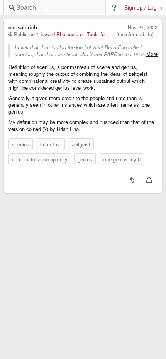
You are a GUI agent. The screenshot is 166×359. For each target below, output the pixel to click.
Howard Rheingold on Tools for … (75, 34)
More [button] (152, 53)
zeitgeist (80, 144)
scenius (20, 144)
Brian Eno (50, 144)
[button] (114, 8)
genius (85, 159)
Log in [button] (155, 7)
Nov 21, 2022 (143, 27)
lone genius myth (121, 159)
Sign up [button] (133, 7)
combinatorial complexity (40, 159)
